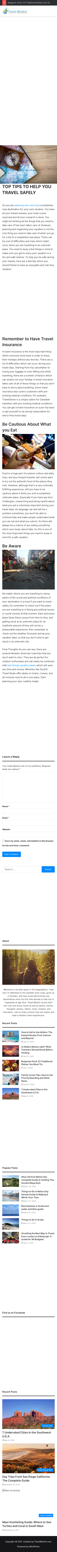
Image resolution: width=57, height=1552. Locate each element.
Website (6, 829)
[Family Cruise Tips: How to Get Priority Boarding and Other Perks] (10, 1079)
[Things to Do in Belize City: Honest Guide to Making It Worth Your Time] (10, 1195)
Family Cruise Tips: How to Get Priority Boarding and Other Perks (37, 1078)
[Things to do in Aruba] (10, 1224)
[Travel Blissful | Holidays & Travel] (14, 11)
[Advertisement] (28, 48)
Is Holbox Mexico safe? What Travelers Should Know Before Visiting (37, 1049)
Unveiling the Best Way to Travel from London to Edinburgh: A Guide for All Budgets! (37, 1236)
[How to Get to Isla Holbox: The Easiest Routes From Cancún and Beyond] (10, 1036)
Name (6, 806)
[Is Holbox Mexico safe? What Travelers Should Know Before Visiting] (10, 1051)
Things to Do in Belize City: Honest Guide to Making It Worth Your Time (35, 1194)
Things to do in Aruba (32, 1219)
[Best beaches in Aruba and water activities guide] (10, 1210)
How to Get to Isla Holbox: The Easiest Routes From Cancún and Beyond (36, 1035)
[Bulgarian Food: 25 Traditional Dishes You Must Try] (10, 1065)
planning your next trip (26, 205)
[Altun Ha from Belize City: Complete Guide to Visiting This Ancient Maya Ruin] (10, 1181)
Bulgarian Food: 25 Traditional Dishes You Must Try (32, 2)
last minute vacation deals (21, 665)
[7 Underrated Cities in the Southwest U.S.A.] (10, 1093)
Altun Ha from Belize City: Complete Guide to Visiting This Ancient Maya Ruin (37, 1179)
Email (5, 818)
